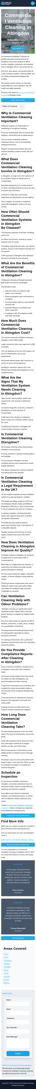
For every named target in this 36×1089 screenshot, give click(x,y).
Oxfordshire (16, 840)
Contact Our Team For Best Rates (18, 815)
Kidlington (7, 967)
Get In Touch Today (18, 100)
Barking (31, 840)
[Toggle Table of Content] (20, 106)
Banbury (7, 983)
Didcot (3, 840)
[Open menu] (33, 3)
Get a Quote (17, 48)
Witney (6, 970)
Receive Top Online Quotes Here (18, 844)
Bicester (6, 980)
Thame (6, 973)
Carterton (7, 976)
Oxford (9, 840)
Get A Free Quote (18, 938)
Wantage (24, 840)
